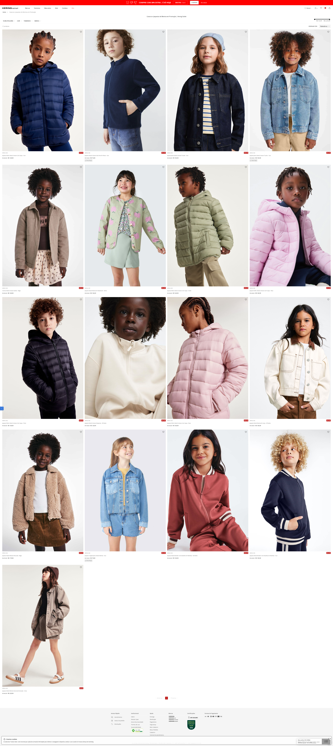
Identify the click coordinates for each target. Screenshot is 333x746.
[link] (321, 8)
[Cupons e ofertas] (325, 8)
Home (4, 12)
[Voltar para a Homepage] (10, 8)
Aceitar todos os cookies (307, 740)
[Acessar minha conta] (316, 8)
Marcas (27, 8)
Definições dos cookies (321, 740)
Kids (56, 8)
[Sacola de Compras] (329, 8)
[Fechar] (329, 739)
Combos (65, 8)
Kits (73, 8)
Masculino (47, 8)
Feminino (37, 8)
